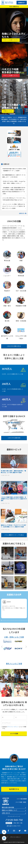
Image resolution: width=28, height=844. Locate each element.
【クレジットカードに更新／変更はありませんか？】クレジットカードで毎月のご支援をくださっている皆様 (13, 206)
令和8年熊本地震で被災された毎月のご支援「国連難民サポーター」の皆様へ (14, 169)
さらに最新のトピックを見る (14, 535)
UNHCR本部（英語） (21, 802)
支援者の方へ (21, 2)
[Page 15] (13, 620)
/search (4, 832)
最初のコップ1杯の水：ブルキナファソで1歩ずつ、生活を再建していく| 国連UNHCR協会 (13, 526)
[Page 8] (7, 620)
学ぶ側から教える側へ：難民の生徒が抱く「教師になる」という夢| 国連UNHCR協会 (13, 471)
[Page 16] (14, 620)
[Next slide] (15, 652)
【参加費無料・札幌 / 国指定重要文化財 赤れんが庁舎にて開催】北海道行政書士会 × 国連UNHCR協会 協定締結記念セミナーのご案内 (13, 191)
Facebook (8, 831)
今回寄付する (20, 557)
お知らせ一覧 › (23, 213)
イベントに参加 (7, 572)
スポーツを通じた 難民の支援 (7, 585)
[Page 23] (20, 620)
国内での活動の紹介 (20, 585)
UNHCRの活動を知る (14, 346)
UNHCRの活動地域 (14, 438)
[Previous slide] (12, 652)
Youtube (25, 831)
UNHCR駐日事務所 (22, 799)
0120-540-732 (15, 819)
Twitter (20, 831)
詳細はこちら (7, 111)
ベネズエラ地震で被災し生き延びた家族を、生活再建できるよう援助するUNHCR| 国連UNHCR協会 (14, 498)
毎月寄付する (8, 557)
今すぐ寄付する (14, 6)
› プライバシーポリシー (15, 837)
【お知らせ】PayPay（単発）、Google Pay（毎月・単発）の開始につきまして (13, 182)
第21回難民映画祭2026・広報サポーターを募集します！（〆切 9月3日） (13, 176)
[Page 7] (6, 620)
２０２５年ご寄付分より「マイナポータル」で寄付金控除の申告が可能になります (14, 199)
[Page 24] (21, 620)
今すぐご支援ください (10, 40)
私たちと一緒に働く (20, 571)
